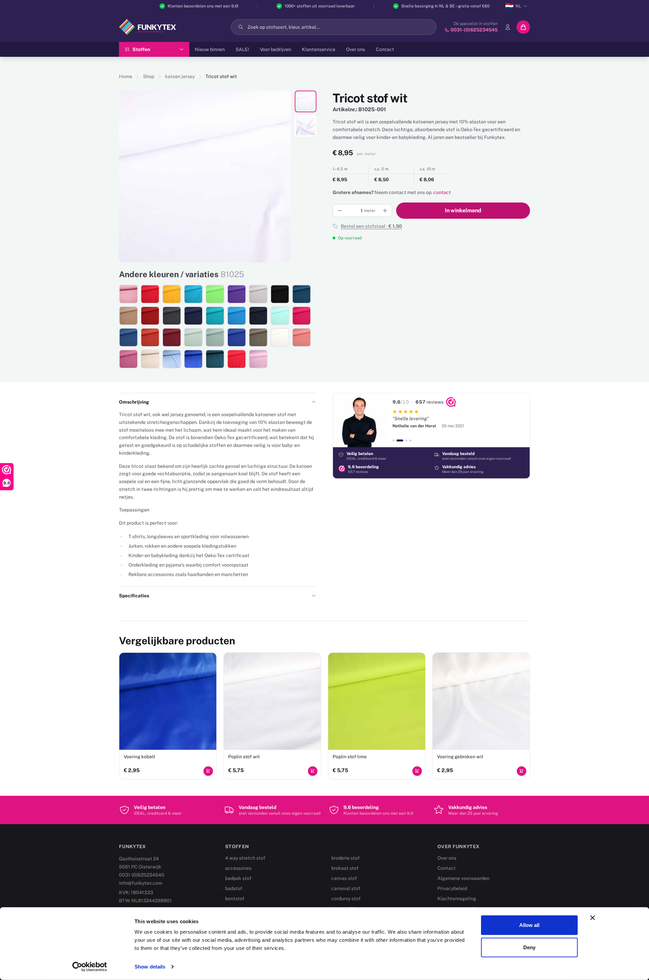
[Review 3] (406, 440)
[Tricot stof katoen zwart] (279, 294)
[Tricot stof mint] (279, 315)
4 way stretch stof (245, 858)
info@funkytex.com (140, 883)
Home (125, 76)
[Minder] (339, 211)
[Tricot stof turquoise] (236, 315)
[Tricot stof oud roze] (128, 294)
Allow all (529, 925)
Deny (529, 947)
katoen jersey (180, 76)
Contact (385, 49)
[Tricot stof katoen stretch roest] (150, 315)
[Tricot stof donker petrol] (301, 294)
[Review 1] (393, 440)
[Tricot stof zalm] (301, 337)
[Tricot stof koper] (150, 337)
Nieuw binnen (210, 49)
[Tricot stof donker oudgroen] (215, 337)
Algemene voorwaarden (463, 878)
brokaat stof (345, 868)
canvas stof (344, 878)
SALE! (242, 49)
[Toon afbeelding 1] (305, 101)
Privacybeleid (452, 888)
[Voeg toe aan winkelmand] (208, 771)
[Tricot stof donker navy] (258, 315)
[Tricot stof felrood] (236, 359)
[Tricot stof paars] (236, 294)
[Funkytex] (147, 27)
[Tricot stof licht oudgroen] (193, 337)
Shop (148, 76)
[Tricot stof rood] (150, 294)
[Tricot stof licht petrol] (193, 294)
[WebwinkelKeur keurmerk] (451, 402)
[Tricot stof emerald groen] (215, 315)
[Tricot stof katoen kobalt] (236, 337)
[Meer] (385, 211)
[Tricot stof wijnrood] (171, 337)
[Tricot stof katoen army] (258, 337)
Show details (150, 967)
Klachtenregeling (456, 898)
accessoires (238, 868)
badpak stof (238, 878)
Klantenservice (318, 49)
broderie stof (345, 858)
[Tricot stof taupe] (128, 315)
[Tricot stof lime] (215, 294)
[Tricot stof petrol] (215, 359)
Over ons (355, 49)
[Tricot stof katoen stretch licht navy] (193, 315)
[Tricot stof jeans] (128, 337)
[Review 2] (399, 440)
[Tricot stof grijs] (258, 294)
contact (442, 192)
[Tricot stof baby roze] (258, 359)
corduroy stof (346, 898)
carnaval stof (345, 888)
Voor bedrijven (275, 49)
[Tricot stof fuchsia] (301, 315)
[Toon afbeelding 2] (305, 126)
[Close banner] (592, 917)
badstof (233, 888)
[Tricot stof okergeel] (171, 294)
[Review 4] (410, 440)
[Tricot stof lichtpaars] (128, 359)
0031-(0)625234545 (141, 875)
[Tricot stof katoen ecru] (279, 337)
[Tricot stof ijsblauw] (171, 359)
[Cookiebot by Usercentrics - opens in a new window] (89, 967)
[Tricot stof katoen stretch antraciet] (171, 315)
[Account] (508, 27)
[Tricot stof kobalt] (193, 359)
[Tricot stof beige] (150, 359)
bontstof (234, 898)
